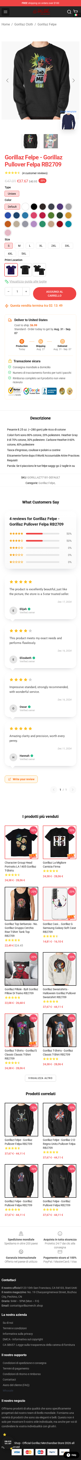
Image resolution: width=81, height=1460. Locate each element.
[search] (69, 11)
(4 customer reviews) (35, 173)
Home (6, 24)
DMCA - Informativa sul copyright (23, 1339)
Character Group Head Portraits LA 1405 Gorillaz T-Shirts (20, 866)
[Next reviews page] (72, 789)
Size (7, 239)
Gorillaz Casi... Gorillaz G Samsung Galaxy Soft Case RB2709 (59, 927)
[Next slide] (73, 80)
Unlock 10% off (8, 1442)
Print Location (13, 260)
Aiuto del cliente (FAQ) (16, 1385)
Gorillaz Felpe (47, 24)
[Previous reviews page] (53, 789)
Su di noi (8, 1322)
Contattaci (9, 1379)
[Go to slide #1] (30, 141)
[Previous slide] (8, 80)
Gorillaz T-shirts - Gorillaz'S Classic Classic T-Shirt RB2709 (21, 1054)
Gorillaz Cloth (23, 24)
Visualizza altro (40, 1078)
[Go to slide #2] (50, 141)
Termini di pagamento (16, 1368)
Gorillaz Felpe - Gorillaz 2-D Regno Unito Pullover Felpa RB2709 (59, 1143)
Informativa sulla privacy (18, 1333)
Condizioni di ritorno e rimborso (22, 1374)
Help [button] (74, 1455)
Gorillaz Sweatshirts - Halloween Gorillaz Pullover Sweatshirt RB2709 (59, 993)
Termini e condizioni (15, 1328)
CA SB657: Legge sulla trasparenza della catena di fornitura (39, 1344)
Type (8, 187)
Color (8, 200)
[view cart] (75, 11)
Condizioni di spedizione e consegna (24, 1363)
